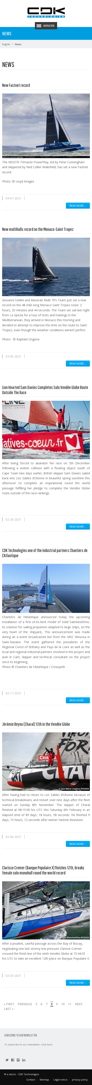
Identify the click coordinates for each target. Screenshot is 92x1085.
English (6, 44)
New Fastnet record (16, 85)
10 (63, 1004)
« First (9, 1004)
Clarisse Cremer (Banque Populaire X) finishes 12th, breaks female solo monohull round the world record (43, 870)
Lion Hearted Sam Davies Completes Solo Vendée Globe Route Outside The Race (45, 389)
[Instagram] (18, 1060)
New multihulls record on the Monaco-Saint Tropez (38, 229)
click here (46, 1044)
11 (69, 1004)
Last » (8, 1009)
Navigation (48, 25)
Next (79, 1004)
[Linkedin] (23, 1060)
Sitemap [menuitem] (44, 1079)
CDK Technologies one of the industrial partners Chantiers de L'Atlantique (45, 553)
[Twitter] (7, 1060)
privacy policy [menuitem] (80, 1079)
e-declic (11, 1074)
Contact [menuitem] (30, 1079)
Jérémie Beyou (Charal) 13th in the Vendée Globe (36, 724)
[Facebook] (12, 1060)
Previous (25, 1004)
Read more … (78, 206)
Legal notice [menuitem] (60, 1079)
